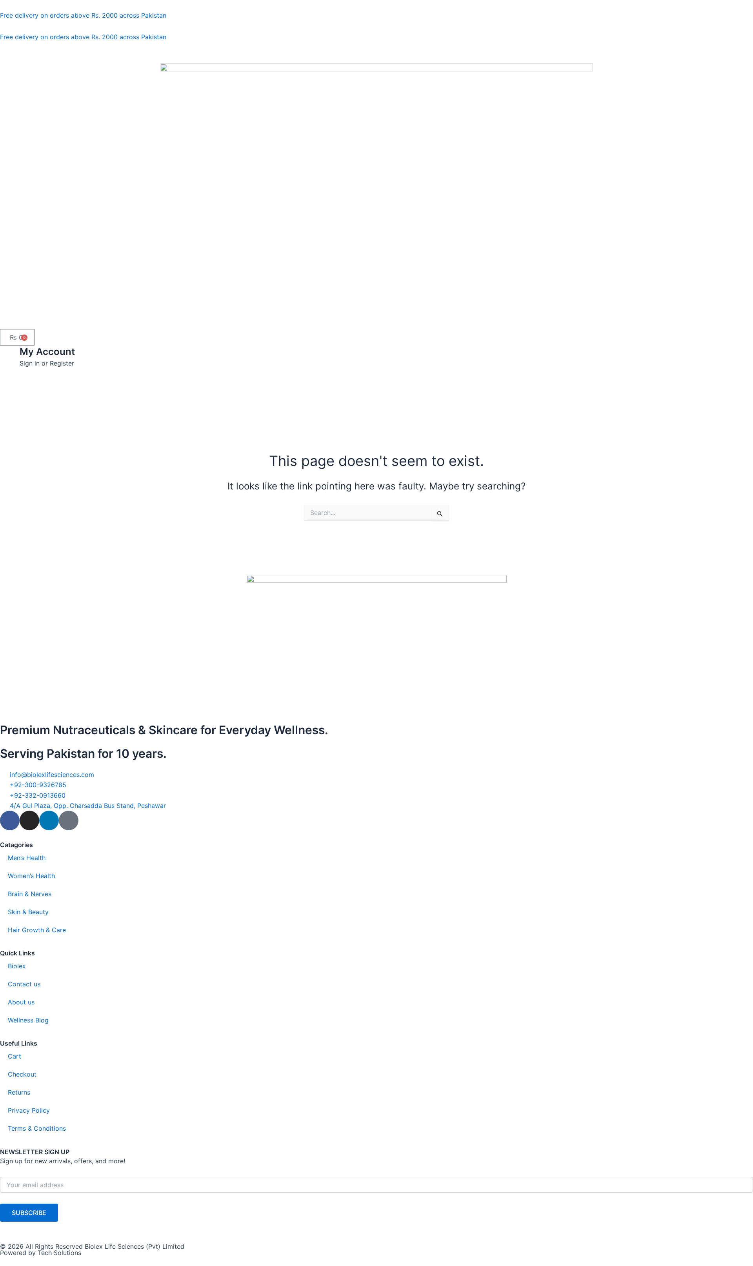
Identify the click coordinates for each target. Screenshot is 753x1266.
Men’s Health (26, 858)
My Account (47, 351)
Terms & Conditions (37, 1128)
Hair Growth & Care (37, 930)
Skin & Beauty (28, 912)
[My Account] (10, 355)
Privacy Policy (29, 1110)
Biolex (17, 966)
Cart (14, 1056)
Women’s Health (31, 876)
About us (21, 1002)
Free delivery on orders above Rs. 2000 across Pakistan (83, 15)
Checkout (22, 1074)
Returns (19, 1092)
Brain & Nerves (29, 894)
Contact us (24, 984)
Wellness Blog (28, 1020)
